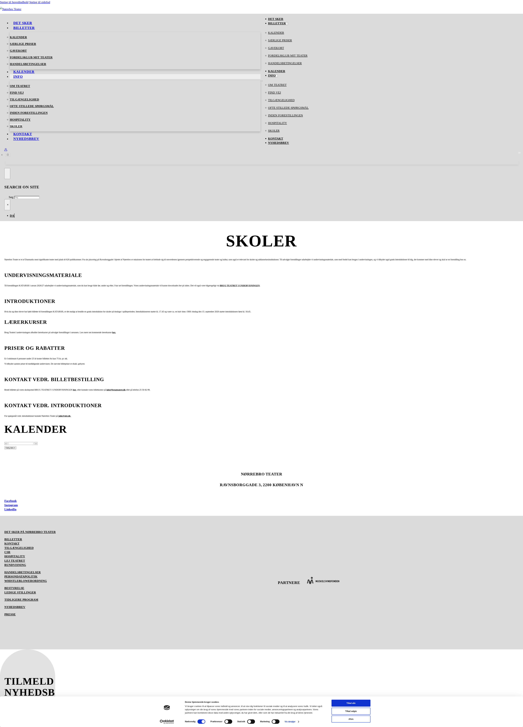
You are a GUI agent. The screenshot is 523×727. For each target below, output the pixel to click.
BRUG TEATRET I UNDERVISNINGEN (240, 285)
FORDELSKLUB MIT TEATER (31, 57)
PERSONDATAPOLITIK (20, 576)
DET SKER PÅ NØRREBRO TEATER (30, 532)
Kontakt (275, 138)
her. (114, 332)
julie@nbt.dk (64, 416)
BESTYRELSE (14, 588)
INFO (18, 76)
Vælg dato (10, 448)
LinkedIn (10, 509)
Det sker (275, 19)
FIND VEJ (17, 92)
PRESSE (10, 614)
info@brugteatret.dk (116, 390)
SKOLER (16, 126)
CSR (7, 552)
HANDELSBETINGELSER (28, 64)
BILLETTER (13, 539)
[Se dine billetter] (5, 150)
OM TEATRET (20, 86)
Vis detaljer (290, 721)
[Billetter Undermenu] (287, 23)
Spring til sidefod (39, 2)
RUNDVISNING (15, 565)
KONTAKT (11, 543)
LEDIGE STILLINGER (20, 592)
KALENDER (18, 37)
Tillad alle (350, 703)
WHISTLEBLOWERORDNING (25, 580)
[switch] (228, 721)
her (74, 390)
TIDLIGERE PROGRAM (21, 599)
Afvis (351, 719)
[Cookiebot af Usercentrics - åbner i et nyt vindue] (167, 722)
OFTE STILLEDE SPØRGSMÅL (32, 106)
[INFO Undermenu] (26, 77)
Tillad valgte (351, 711)
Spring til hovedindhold (14, 2)
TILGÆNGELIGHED (24, 99)
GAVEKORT (18, 50)
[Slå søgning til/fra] (7, 173)
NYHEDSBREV (26, 139)
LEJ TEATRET (14, 560)
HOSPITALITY (20, 119)
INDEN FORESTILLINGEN (29, 112)
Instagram (11, 505)
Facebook (10, 501)
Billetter (24, 28)
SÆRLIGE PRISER (23, 43)
